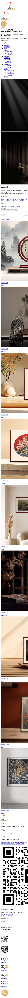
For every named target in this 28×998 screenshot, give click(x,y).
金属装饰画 (7, 201)
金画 (18, 199)
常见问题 (9, 67)
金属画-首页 (7, 45)
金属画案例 (7, 58)
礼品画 (5, 50)
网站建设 (3, 915)
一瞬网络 (9, 915)
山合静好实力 (10, 73)
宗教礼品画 (10, 54)
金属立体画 (14, 201)
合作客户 (9, 61)
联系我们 (6, 77)
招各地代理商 (7, 62)
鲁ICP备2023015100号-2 (7, 914)
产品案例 (9, 59)
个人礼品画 (10, 53)
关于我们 (6, 69)
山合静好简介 (10, 70)
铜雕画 (5, 48)
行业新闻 (9, 66)
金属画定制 (7, 56)
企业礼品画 (10, 51)
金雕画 (7, 199)
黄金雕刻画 (7, 47)
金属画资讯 (7, 64)
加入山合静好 (10, 75)
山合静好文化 (10, 72)
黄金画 (2, 199)
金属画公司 (21, 201)
